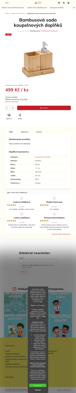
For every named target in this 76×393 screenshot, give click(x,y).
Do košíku (45, 108)
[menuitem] (13, 8)
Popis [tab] (11, 132)
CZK (6, 3)
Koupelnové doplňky (42, 157)
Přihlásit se (24, 272)
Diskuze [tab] (39, 132)
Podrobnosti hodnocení (50, 31)
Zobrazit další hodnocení (61, 234)
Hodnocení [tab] (25, 132)
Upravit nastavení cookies (21, 391)
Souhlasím (39, 385)
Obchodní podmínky (12, 364)
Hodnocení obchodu (12, 354)
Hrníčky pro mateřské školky (15, 356)
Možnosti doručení (11, 102)
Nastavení (38, 390)
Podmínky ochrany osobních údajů (17, 367)
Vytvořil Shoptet (65, 390)
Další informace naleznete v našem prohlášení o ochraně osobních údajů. (38, 364)
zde (41, 301)
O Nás (7, 351)
